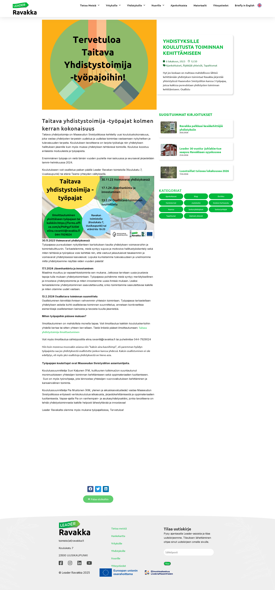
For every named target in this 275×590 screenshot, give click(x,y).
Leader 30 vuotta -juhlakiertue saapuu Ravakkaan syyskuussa (201, 150)
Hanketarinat (171, 203)
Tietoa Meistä (88, 5)
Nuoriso (171, 209)
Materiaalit (200, 5)
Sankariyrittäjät (221, 209)
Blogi (196, 196)
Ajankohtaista (179, 5)
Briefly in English (244, 5)
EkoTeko (221, 196)
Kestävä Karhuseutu (221, 203)
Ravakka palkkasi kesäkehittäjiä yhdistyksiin (201, 127)
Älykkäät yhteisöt (192, 65)
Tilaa (167, 563)
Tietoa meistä (119, 528)
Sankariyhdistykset (196, 209)
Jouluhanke (196, 203)
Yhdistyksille (134, 5)
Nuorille (156, 5)
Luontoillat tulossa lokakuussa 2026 (204, 171)
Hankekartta (118, 535)
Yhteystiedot (221, 5)
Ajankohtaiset (174, 65)
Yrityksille (111, 5)
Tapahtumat (210, 65)
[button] (90, 489)
